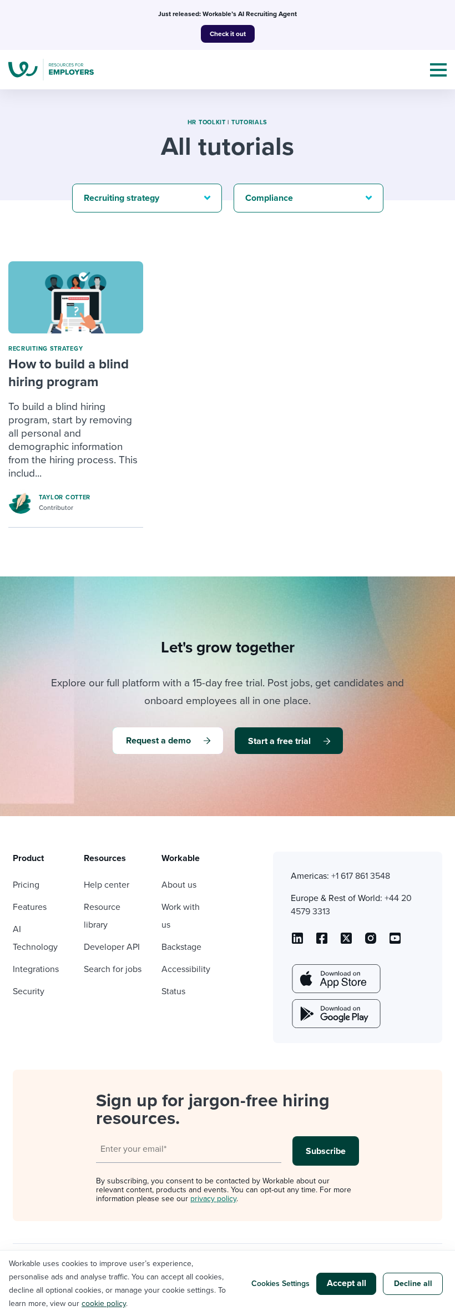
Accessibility (185, 969)
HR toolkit (207, 122)
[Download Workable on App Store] (335, 978)
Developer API (112, 947)
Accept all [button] (346, 1283)
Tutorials (249, 122)
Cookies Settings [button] (280, 1283)
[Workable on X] (370, 942)
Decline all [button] (413, 1283)
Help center (106, 884)
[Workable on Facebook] (321, 942)
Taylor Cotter (64, 497)
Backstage (181, 947)
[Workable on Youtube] (346, 942)
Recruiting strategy (45, 348)
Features (30, 907)
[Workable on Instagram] (395, 942)
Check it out (228, 34)
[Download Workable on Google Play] (335, 1013)
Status (173, 991)
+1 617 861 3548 (360, 876)
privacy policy (213, 1198)
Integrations (36, 969)
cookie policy (104, 1303)
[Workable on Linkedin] (297, 942)
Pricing (26, 884)
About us (178, 884)
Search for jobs (112, 969)
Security (28, 991)
